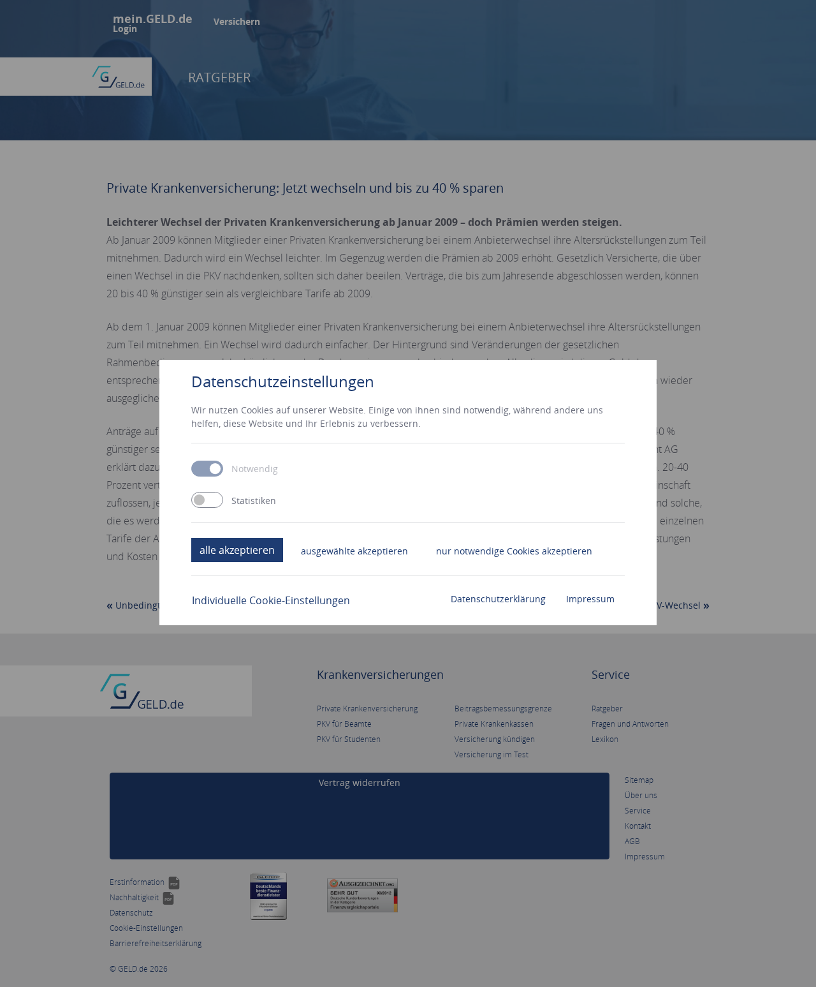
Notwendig (254, 469)
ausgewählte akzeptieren (354, 551)
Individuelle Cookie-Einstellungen (271, 600)
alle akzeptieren (237, 550)
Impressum (590, 599)
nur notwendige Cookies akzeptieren (514, 551)
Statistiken (253, 501)
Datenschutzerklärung (498, 599)
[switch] (207, 500)
